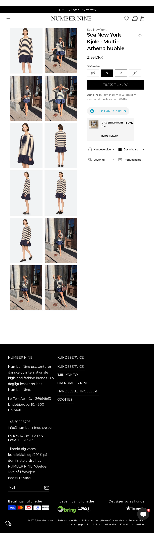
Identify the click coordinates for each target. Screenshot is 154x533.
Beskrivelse (131, 149)
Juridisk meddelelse (104, 524)
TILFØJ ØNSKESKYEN (110, 111)
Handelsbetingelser (77, 391)
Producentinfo (132, 159)
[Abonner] (46, 488)
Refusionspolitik (67, 520)
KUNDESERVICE (70, 357)
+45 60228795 (19, 422)
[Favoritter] (126, 18)
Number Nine (45, 520)
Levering (99, 159)
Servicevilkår (136, 520)
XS (95, 74)
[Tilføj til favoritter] (140, 36)
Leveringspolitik (79, 524)
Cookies (64, 399)
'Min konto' (67, 375)
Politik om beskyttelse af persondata (103, 520)
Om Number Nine (72, 383)
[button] (8, 18)
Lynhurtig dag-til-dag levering (77, 9)
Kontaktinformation (132, 524)
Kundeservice (102, 149)
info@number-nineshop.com (31, 428)
